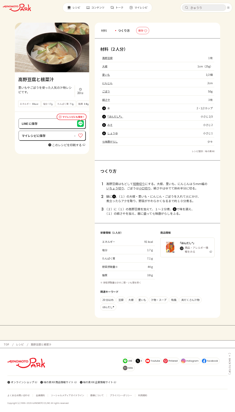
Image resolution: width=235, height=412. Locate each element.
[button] (204, 7)
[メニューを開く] (228, 7)
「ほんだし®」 (115, 116)
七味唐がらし (110, 141)
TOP (6, 344)
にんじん (107, 83)
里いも (106, 75)
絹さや (106, 100)
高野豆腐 (107, 58)
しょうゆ (112, 133)
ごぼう (106, 91)
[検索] (186, 8)
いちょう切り (115, 188)
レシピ (20, 344)
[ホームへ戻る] (17, 8)
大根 (104, 66)
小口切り (144, 188)
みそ (110, 125)
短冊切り (139, 183)
